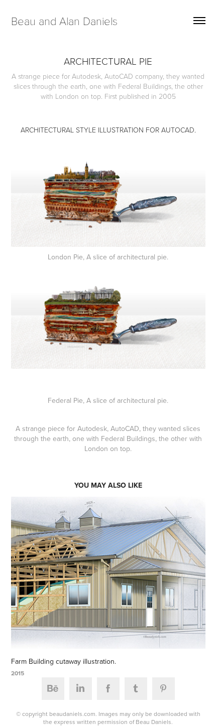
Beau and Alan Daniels (64, 20)
